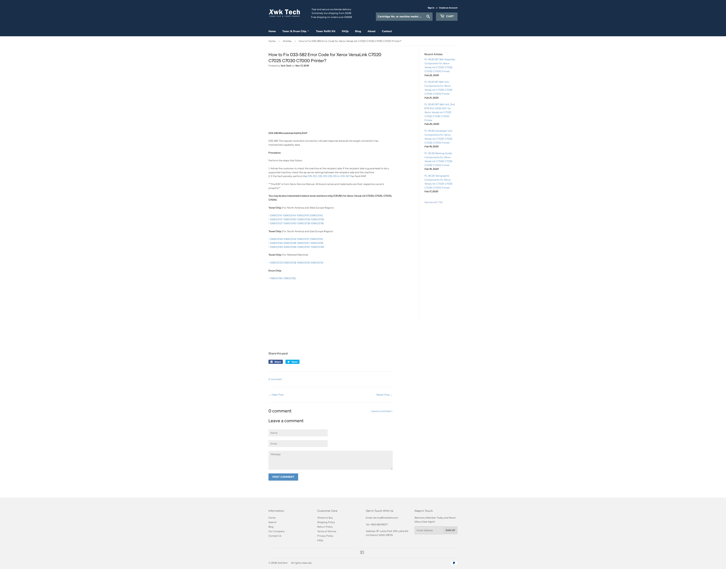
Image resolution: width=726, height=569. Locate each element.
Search (272, 522)
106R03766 (317, 246)
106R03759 (303, 219)
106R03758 (317, 219)
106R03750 (316, 238)
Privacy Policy (325, 535)
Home (272, 31)
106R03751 (303, 238)
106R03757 (276, 219)
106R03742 (316, 215)
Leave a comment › (382, 411)
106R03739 (303, 223)
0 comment (275, 379)
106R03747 (303, 242)
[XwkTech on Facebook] (362, 552)
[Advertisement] (330, 100)
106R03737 (276, 223)
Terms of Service (326, 531)
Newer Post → (384, 394)
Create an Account (448, 7)
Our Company (276, 531)
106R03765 (276, 246)
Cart (449, 16)
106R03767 (303, 246)
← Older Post (276, 394)
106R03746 (316, 242)
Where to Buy (325, 517)
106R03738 (317, 223)
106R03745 (276, 242)
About (371, 31)
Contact (387, 31)
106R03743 (302, 215)
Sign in (431, 7)
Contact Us (274, 535)
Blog (358, 31)
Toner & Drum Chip (294, 31)
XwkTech (283, 562)
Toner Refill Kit (325, 31)
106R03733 (276, 262)
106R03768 (290, 246)
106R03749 (276, 238)
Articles (287, 41)
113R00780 (276, 278)
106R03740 (289, 223)
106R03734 (316, 262)
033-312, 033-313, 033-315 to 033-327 (328, 176)
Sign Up (450, 530)
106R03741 (276, 215)
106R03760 (290, 219)
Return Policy (325, 526)
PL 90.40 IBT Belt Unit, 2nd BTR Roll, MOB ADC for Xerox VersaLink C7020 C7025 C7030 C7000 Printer (439, 112)
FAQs (345, 31)
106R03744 (289, 215)
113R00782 (289, 278)
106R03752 (289, 238)
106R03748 (289, 242)
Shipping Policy (326, 522)
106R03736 (289, 262)
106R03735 (303, 262)
